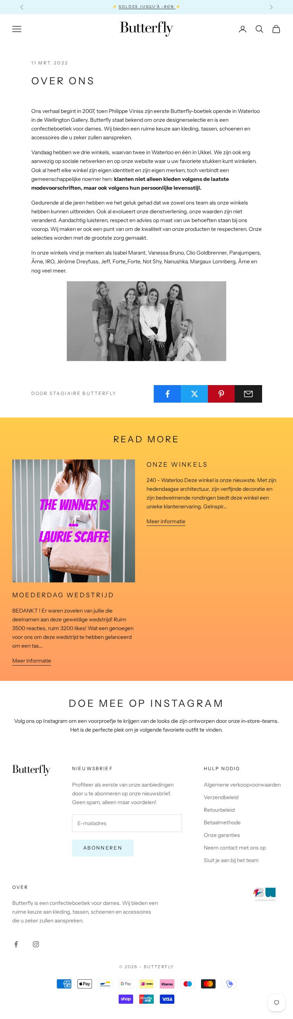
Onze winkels (177, 464)
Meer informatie (31, 660)
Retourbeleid (219, 809)
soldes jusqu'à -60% (147, 6)
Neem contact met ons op (235, 847)
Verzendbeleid (221, 797)
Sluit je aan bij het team (231, 860)
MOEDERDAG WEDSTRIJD (63, 595)
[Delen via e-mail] (248, 393)
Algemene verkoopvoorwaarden (242, 784)
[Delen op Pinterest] (221, 393)
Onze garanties (222, 835)
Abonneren (102, 848)
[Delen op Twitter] (194, 393)
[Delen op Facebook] (167, 393)
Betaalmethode (222, 822)
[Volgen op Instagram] (36, 944)
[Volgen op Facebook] (16, 944)
